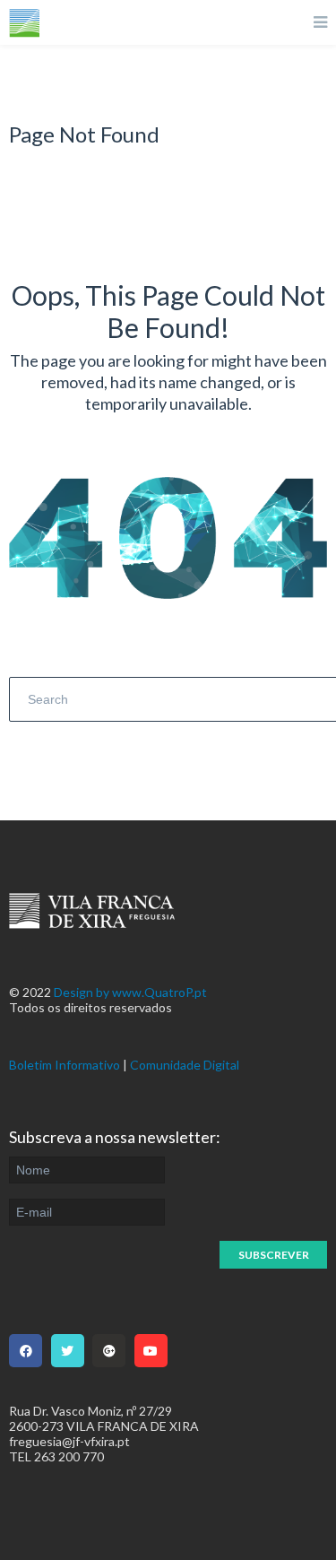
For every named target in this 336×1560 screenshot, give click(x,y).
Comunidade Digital (184, 1064)
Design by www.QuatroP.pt (130, 992)
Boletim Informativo (64, 1064)
